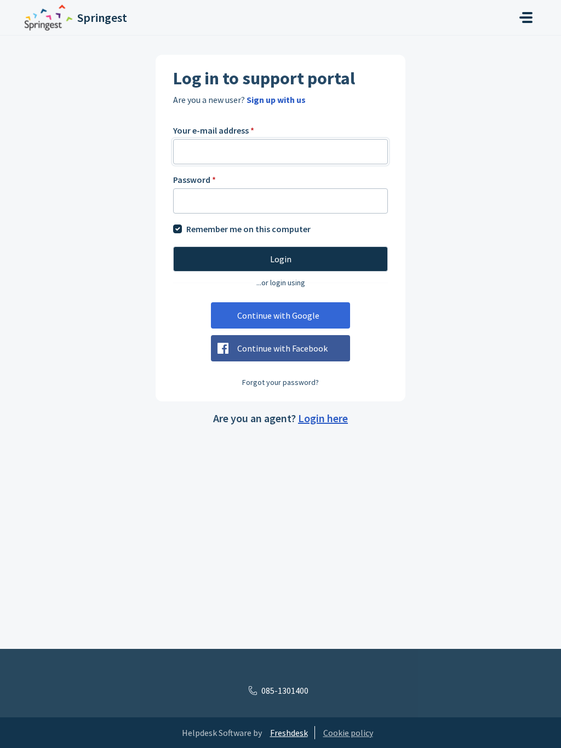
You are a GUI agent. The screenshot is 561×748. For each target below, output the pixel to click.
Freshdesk (289, 732)
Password (194, 179)
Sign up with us (276, 99)
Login (280, 259)
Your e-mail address (213, 130)
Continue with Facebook (282, 348)
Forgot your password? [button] (280, 382)
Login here (323, 418)
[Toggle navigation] (526, 17)
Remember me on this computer (248, 228)
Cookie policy (348, 732)
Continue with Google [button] (278, 315)
